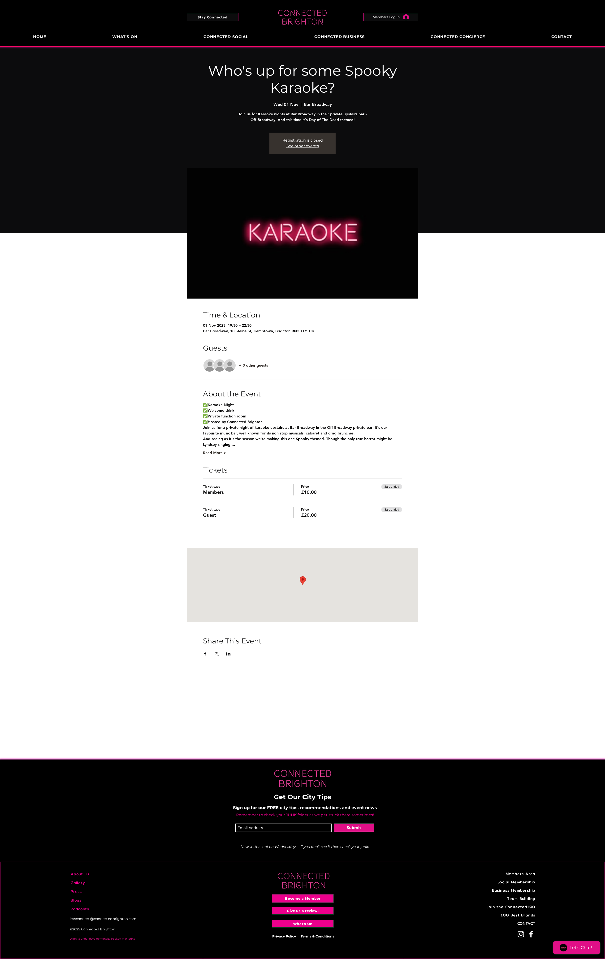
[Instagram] (521, 934)
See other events (302, 146)
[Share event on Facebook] (205, 653)
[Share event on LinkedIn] (228, 653)
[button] (212, 17)
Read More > (214, 453)
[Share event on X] (217, 653)
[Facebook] (531, 934)
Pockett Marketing (122, 938)
